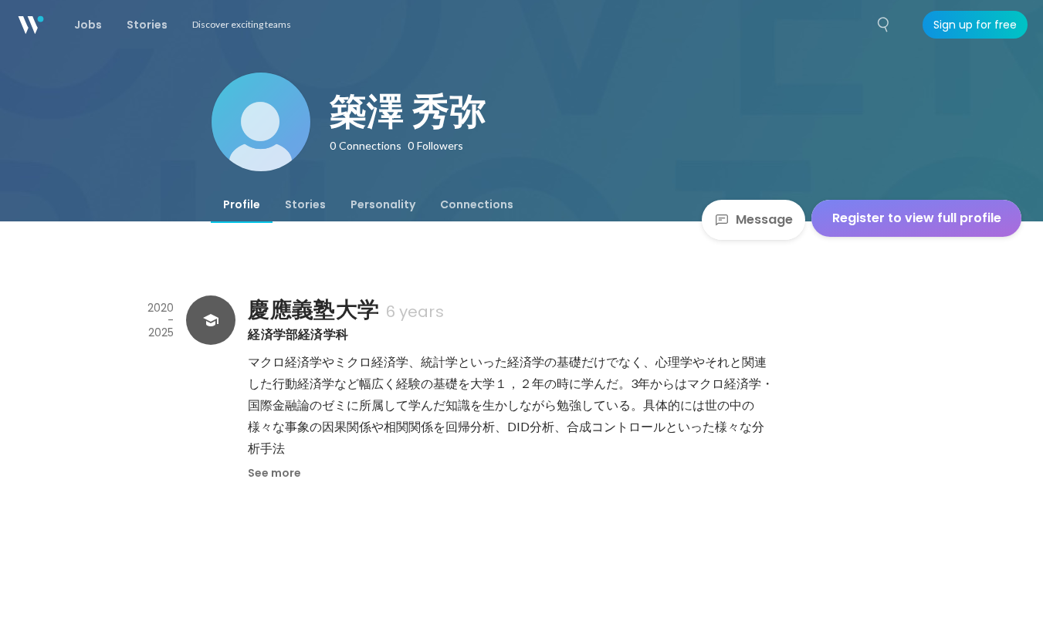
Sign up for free (975, 24)
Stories (305, 204)
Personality (382, 204)
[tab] (242, 204)
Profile (241, 204)
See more (274, 473)
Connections (476, 204)
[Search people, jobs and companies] (884, 24)
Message (764, 219)
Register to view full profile (916, 218)
